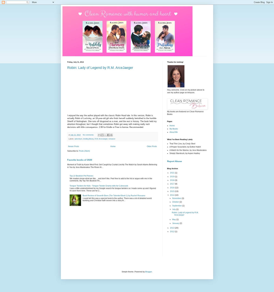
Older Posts (152, 146)
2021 (172, 173)
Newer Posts (73, 146)
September (177, 206)
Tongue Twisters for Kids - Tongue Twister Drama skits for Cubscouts (99, 186)
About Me (174, 132)
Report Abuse (174, 161)
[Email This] (99, 135)
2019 (172, 177)
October (175, 202)
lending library (88, 139)
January (176, 223)
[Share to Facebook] (108, 135)
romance (111, 139)
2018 (172, 180)
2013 (172, 228)
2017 (172, 184)
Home (113, 146)
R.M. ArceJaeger (101, 139)
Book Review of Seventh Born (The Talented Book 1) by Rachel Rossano (114, 196)
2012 (172, 231)
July (174, 209)
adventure (78, 139)
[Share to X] (105, 135)
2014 (172, 195)
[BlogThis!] (102, 135)
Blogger (148, 272)
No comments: (89, 135)
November (177, 198)
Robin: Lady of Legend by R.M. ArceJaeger (100, 68)
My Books (174, 129)
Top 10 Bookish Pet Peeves (81, 176)
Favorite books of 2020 (79, 160)
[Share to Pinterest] (111, 135)
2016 (172, 188)
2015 (172, 191)
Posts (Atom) (84, 151)
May (174, 219)
